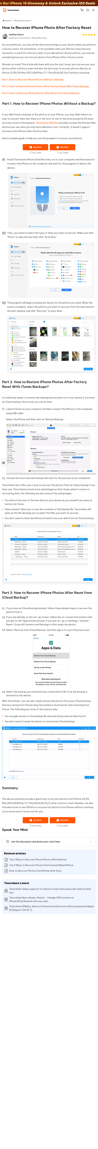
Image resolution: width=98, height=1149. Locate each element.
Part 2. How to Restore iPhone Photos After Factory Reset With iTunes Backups (45, 86)
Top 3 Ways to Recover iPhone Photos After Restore (38, 859)
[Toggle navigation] (92, 10)
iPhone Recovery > (23, 20)
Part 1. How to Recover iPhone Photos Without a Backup (33, 79)
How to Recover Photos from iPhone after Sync (35, 870)
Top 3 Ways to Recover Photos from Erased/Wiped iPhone (41, 865)
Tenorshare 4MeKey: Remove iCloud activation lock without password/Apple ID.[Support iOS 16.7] (51, 908)
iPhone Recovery (39, 38)
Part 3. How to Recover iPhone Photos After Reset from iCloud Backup (40, 93)
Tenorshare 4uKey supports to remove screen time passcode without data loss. (50, 890)
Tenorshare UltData (46, 122)
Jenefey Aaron (16, 34)
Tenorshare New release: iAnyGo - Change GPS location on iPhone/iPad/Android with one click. (41, 899)
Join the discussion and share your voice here (35, 841)
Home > (9, 20)
